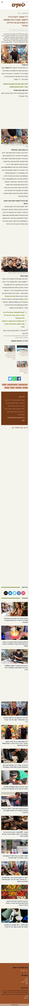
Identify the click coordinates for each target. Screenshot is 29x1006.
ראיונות (12, 387)
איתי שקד (24, 30)
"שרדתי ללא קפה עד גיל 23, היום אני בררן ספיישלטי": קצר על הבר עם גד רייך (15, 720)
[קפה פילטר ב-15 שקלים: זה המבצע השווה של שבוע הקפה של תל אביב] (14, 915)
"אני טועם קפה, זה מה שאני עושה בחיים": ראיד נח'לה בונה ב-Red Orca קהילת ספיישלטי (15, 743)
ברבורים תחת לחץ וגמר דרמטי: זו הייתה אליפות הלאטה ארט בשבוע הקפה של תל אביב (14, 810)
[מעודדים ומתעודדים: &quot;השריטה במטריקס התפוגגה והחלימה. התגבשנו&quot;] (22, 364)
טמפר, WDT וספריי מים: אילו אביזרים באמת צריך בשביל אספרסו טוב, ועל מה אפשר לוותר (15, 834)
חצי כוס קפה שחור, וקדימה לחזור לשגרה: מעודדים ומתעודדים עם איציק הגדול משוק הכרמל (10, 355)
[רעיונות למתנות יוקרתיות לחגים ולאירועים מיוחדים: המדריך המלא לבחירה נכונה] (14, 892)
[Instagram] (21, 971)
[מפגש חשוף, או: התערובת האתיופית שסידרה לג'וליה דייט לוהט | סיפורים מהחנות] (14, 609)
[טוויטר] (24, 971)
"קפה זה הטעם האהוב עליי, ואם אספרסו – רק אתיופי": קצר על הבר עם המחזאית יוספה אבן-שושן (15, 879)
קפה (27, 978)
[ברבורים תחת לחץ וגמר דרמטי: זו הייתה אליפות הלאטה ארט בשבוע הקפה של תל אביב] (14, 799)
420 (27, 983)
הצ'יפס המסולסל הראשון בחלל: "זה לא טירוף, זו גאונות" (23, 354)
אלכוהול (26, 980)
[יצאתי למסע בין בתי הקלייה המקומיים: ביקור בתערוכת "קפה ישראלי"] (14, 846)
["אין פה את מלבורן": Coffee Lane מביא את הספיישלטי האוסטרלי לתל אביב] (14, 656)
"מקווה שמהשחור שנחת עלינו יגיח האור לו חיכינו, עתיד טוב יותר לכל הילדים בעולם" (14, 315)
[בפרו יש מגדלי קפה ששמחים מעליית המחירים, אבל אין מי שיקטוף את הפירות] (14, 777)
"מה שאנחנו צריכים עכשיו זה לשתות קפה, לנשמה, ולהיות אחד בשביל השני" (13, 324)
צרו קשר (26, 998)
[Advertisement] (14, 113)
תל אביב (7, 387)
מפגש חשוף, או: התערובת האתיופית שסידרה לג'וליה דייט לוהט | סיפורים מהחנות (16, 620)
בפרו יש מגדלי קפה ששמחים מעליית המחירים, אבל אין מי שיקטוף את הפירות (15, 788)
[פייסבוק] (26, 971)
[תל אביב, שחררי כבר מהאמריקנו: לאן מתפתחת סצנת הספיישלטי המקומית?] (14, 756)
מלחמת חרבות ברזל (12, 384)
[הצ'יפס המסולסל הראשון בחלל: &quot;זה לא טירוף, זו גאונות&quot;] (22, 348)
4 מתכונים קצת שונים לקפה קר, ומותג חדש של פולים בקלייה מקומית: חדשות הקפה (15, 644)
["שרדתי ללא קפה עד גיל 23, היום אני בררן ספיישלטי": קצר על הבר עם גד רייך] (14, 708)
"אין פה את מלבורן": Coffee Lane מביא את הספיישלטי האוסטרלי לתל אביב (16, 668)
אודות (26, 996)
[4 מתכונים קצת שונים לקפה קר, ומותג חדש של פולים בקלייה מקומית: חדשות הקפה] (14, 633)
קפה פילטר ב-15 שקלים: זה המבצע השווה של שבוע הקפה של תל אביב (16, 926)
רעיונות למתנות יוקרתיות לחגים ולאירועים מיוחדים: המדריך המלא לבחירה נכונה (17, 903)
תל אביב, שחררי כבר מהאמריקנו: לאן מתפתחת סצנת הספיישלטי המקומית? (15, 766)
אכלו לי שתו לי (24, 982)
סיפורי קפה (18, 387)
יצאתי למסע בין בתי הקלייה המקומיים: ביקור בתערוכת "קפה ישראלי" (15, 857)
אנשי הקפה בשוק (23, 384)
